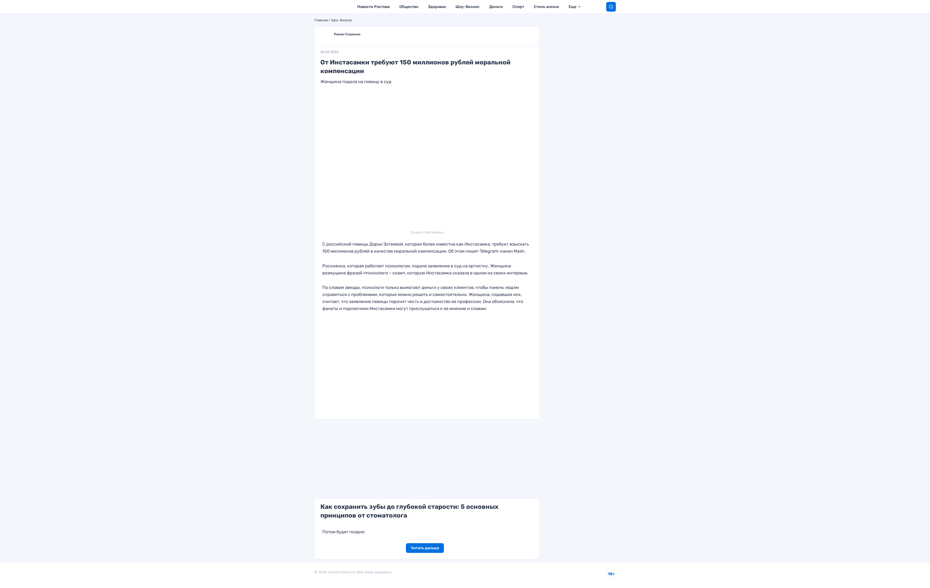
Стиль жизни (546, 6)
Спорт (518, 6)
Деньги (496, 6)
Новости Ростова (373, 6)
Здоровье (437, 6)
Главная (321, 20)
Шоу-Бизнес (468, 6)
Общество (408, 6)
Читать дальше (425, 548)
